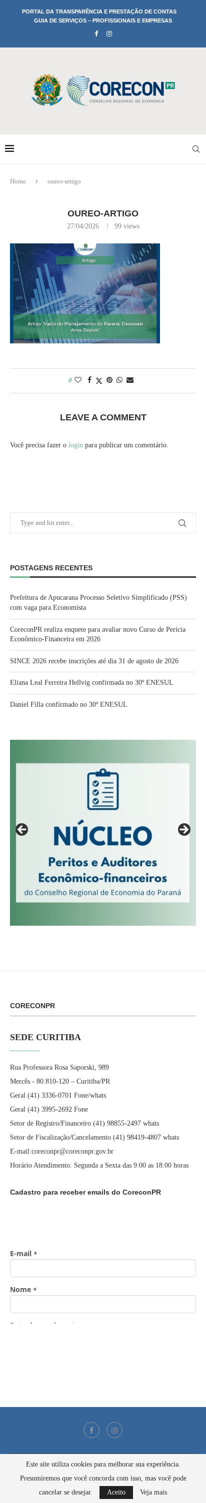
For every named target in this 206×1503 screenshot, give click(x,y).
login (75, 445)
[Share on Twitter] (99, 380)
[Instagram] (109, 34)
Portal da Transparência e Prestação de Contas (99, 11)
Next (183, 830)
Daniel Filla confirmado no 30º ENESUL (69, 704)
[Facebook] (96, 34)
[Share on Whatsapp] (119, 380)
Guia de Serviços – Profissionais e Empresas (103, 20)
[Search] (196, 148)
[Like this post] (78, 380)
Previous (22, 830)
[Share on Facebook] (90, 380)
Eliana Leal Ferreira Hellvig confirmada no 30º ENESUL (92, 682)
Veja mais (153, 1492)
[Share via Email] (130, 380)
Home (18, 181)
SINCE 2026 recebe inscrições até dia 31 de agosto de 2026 (94, 661)
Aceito (116, 1492)
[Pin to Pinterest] (109, 380)
